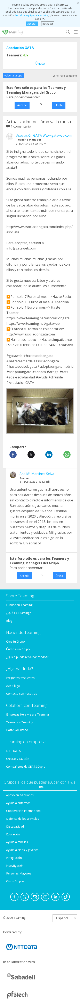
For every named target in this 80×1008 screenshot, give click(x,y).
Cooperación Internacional (23, 811)
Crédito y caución (17, 759)
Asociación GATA (20, 47)
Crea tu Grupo (15, 641)
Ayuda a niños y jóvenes (22, 850)
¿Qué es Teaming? (18, 613)
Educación (13, 834)
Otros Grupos (15, 881)
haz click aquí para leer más (31, 15)
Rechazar (47, 23)
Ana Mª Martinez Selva (36, 473)
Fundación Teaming (19, 605)
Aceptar (32, 23)
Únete (40, 63)
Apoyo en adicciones (20, 795)
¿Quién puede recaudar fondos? (27, 657)
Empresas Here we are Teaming (27, 714)
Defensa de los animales (22, 819)
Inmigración (14, 858)
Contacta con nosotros (21, 693)
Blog (9, 621)
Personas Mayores (18, 873)
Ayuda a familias (17, 842)
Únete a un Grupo (18, 649)
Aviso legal (13, 686)
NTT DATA (13, 751)
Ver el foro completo (65, 76)
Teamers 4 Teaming (19, 722)
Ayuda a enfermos (18, 803)
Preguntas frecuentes (20, 678)
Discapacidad (15, 826)
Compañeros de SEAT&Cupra (25, 766)
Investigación (15, 865)
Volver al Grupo (13, 75)
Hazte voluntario (17, 730)
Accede (22, 105)
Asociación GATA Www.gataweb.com (44, 135)
